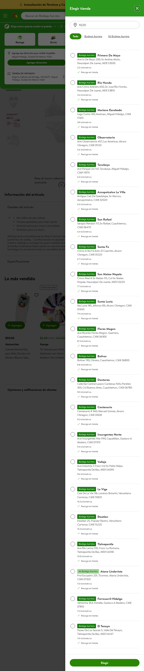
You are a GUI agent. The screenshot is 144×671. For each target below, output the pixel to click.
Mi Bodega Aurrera (118, 36)
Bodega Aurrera (93, 36)
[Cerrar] (137, 8)
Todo (75, 36)
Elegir (104, 663)
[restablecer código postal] (75, 25)
